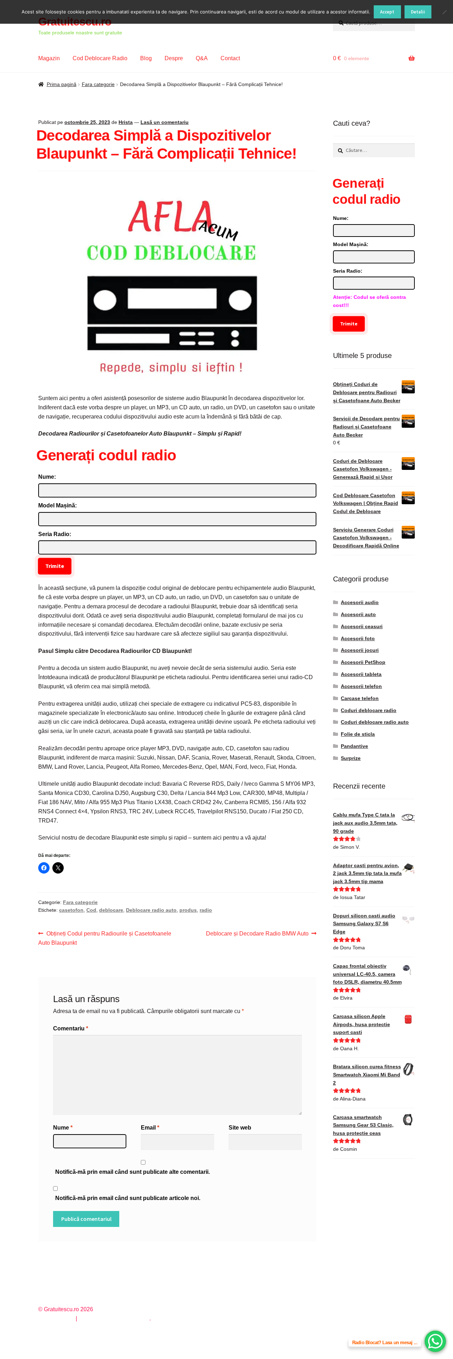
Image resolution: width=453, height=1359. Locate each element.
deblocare (111, 910)
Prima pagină (61, 84)
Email (150, 1128)
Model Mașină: (57, 505)
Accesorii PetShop (363, 662)
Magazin (49, 58)
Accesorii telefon (361, 686)
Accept (387, 12)
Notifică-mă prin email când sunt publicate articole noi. (127, 1198)
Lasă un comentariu (165, 122)
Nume (63, 1128)
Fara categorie (98, 84)
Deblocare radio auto (151, 910)
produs (188, 910)
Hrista (126, 122)
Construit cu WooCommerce (114, 1318)
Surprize (351, 758)
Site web (240, 1128)
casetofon (71, 910)
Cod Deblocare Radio (100, 58)
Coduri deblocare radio (368, 710)
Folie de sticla (358, 734)
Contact (230, 58)
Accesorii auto (358, 614)
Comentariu (70, 1028)
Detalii (418, 12)
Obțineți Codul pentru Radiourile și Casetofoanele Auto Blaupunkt (104, 938)
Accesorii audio (360, 602)
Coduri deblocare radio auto (375, 722)
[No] (444, 12)
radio (206, 910)
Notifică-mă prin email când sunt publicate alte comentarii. (132, 1172)
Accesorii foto (358, 638)
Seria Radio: (54, 534)
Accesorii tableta (361, 674)
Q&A (202, 58)
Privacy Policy (56, 1318)
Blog (146, 58)
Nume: (47, 477)
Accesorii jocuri (360, 650)
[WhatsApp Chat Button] (435, 1341)
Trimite (54, 565)
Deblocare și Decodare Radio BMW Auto (257, 934)
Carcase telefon (360, 698)
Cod (91, 910)
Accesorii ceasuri (362, 626)
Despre (174, 58)
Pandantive (354, 746)
